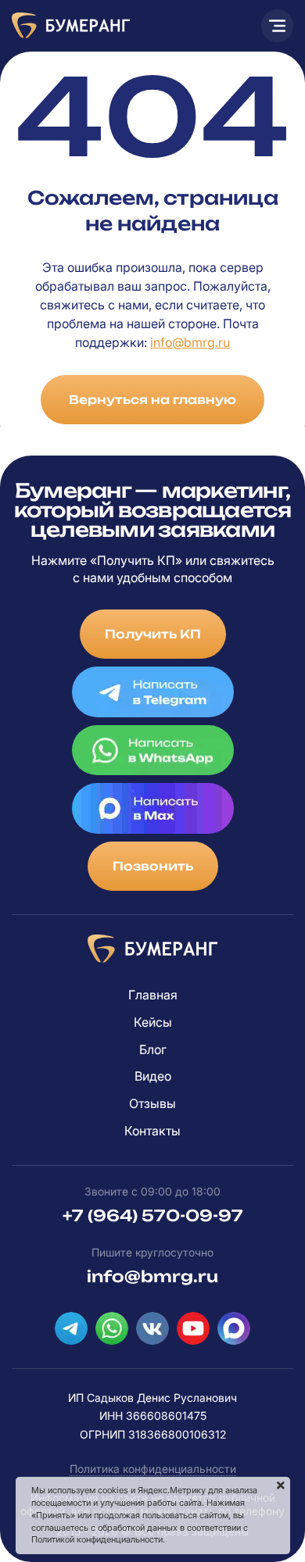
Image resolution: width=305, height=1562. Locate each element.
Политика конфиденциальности (153, 1468)
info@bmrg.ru (190, 342)
